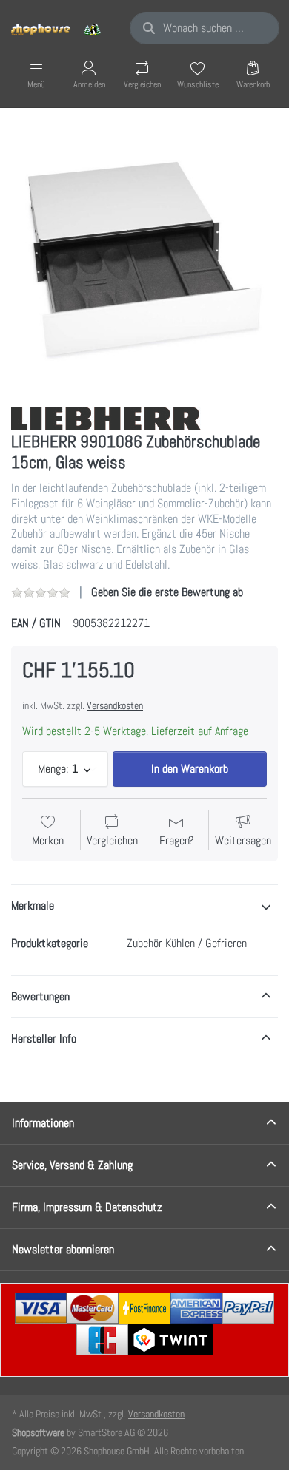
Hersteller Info (43, 1038)
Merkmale (32, 905)
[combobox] (204, 28)
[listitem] (144, 259)
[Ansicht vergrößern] (144, 259)
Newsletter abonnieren (63, 1249)
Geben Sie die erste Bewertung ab (167, 592)
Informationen (43, 1123)
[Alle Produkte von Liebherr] (106, 417)
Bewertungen (40, 996)
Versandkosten (115, 705)
